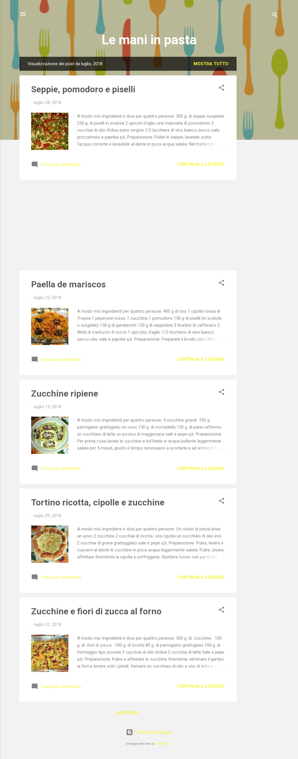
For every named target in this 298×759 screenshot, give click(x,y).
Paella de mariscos (68, 284)
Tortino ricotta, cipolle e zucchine (97, 502)
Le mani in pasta (149, 39)
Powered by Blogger (152, 732)
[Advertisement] (260, 144)
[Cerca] (275, 16)
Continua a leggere (201, 164)
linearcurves (163, 744)
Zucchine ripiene (64, 393)
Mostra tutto (211, 63)
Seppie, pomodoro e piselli (83, 89)
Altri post (128, 713)
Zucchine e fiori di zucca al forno (96, 611)
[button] (221, 88)
